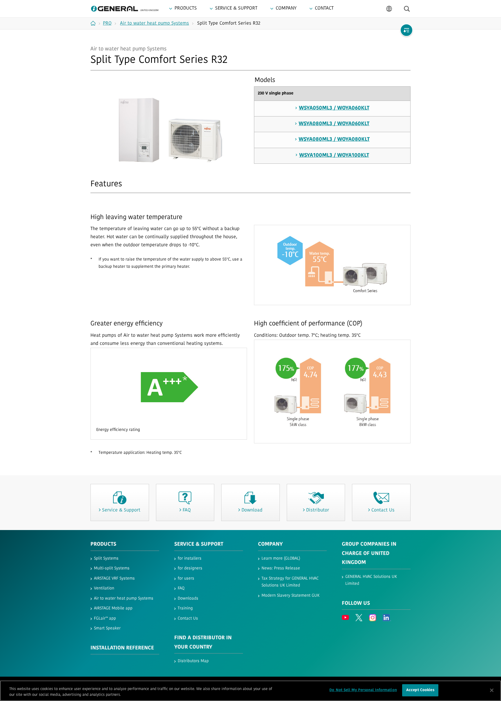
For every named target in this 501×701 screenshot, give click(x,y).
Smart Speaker (107, 628)
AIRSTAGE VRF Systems (114, 578)
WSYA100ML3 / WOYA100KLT (334, 155)
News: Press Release (281, 568)
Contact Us (188, 618)
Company (270, 544)
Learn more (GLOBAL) (281, 558)
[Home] (95, 23)
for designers (190, 568)
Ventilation (104, 588)
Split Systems (106, 558)
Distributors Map (193, 661)
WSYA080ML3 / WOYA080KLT (334, 139)
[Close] (491, 690)
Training (185, 608)
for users (186, 578)
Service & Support (198, 544)
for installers (190, 558)
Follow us (356, 603)
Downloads (188, 598)
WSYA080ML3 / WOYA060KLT (334, 124)
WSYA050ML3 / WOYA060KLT (334, 108)
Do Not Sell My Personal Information (363, 690)
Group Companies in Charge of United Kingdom (369, 553)
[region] (250, 690)
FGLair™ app (105, 618)
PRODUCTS (103, 544)
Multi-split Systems (112, 568)
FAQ (181, 588)
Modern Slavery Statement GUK (291, 595)
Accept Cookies (420, 690)
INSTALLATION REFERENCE (122, 648)
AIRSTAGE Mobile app (113, 608)
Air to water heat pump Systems (123, 598)
